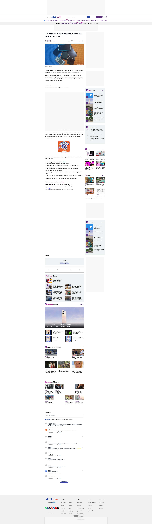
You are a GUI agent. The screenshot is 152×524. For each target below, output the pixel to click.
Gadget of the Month (66, 23)
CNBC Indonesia (101, 502)
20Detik (70, 508)
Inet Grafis (96, 23)
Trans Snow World (80, 508)
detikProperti (63, 513)
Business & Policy (71, 20)
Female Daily (101, 507)
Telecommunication (85, 20)
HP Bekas (70, 70)
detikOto (62, 511)
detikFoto (70, 510)
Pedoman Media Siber (92, 502)
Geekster (80, 23)
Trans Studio (79, 510)
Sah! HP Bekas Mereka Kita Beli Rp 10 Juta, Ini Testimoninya (58, 87)
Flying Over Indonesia (81, 514)
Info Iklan (89, 508)
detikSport (63, 508)
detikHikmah (71, 511)
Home (47, 20)
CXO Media (101, 508)
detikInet (62, 505)
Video (101, 20)
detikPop (70, 513)
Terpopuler (57, 23)
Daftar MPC (99, 17)
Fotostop (90, 23)
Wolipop (70, 505)
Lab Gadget (74, 23)
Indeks (105, 20)
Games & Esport (63, 20)
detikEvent (79, 505)
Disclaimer (90, 511)
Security (85, 23)
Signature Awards (80, 507)
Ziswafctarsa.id (80, 513)
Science (78, 20)
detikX (70, 507)
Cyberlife (52, 20)
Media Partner (90, 507)
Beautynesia (101, 505)
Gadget (56, 20)
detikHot (62, 507)
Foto (98, 20)
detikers (49, 133)
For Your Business (80, 516)
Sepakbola (63, 510)
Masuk (104, 17)
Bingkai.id (79, 511)
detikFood (70, 502)
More (81, 304)
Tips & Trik (93, 20)
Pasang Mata (79, 502)
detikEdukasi (63, 502)
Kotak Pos (90, 505)
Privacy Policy (90, 510)
